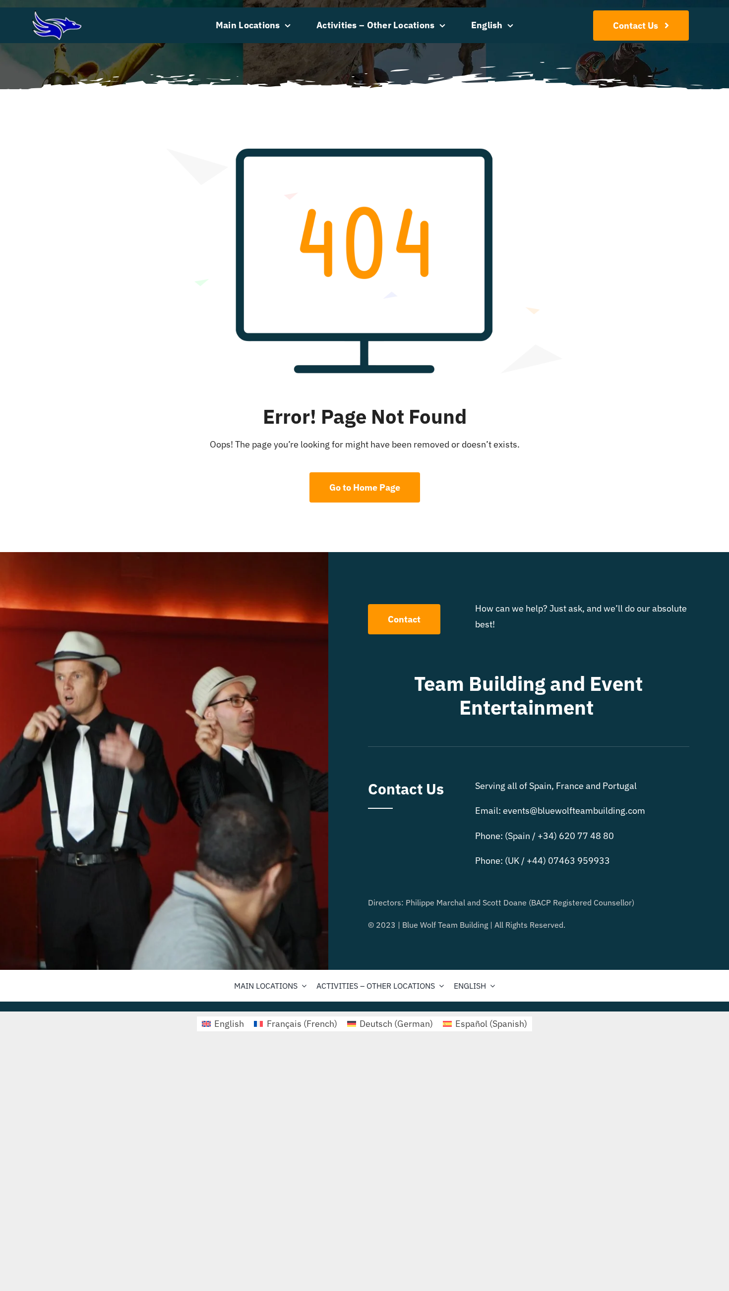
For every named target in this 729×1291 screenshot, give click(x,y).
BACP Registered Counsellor (581, 902)
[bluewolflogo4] (56, 14)
